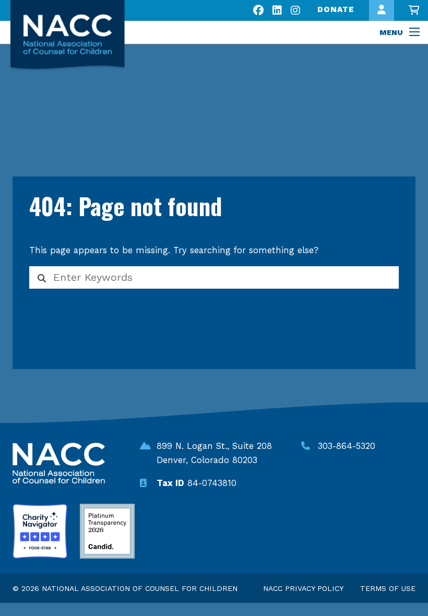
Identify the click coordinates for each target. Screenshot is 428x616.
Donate (335, 9)
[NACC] (77, 35)
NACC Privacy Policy (303, 588)
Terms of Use (387, 588)
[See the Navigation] (415, 32)
